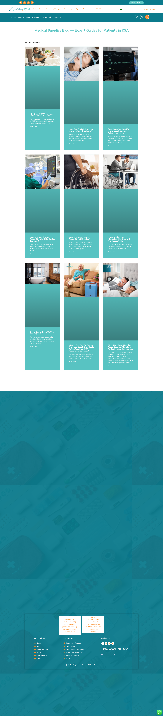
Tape (77, 9)
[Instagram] (28, 2)
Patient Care (37, 9)
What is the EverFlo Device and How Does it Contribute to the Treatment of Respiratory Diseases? (81, 348)
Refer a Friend (46, 17)
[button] (136, 2)
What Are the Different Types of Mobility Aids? (79, 238)
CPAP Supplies (100, 9)
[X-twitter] (112, 643)
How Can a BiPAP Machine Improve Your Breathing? (81, 130)
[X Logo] (24, 2)
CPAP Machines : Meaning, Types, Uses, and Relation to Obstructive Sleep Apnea (120, 347)
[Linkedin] (32, 2)
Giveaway (35, 17)
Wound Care (87, 9)
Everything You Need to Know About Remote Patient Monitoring (118, 131)
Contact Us (57, 17)
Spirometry (68, 9)
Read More (33, 126)
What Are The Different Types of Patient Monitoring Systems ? (42, 239)
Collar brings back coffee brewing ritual (42, 333)
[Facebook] (20, 2)
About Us (21, 17)
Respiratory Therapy (53, 9)
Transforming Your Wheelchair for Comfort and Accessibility (119, 239)
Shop (28, 17)
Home (13, 17)
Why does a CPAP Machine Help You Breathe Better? (41, 115)
